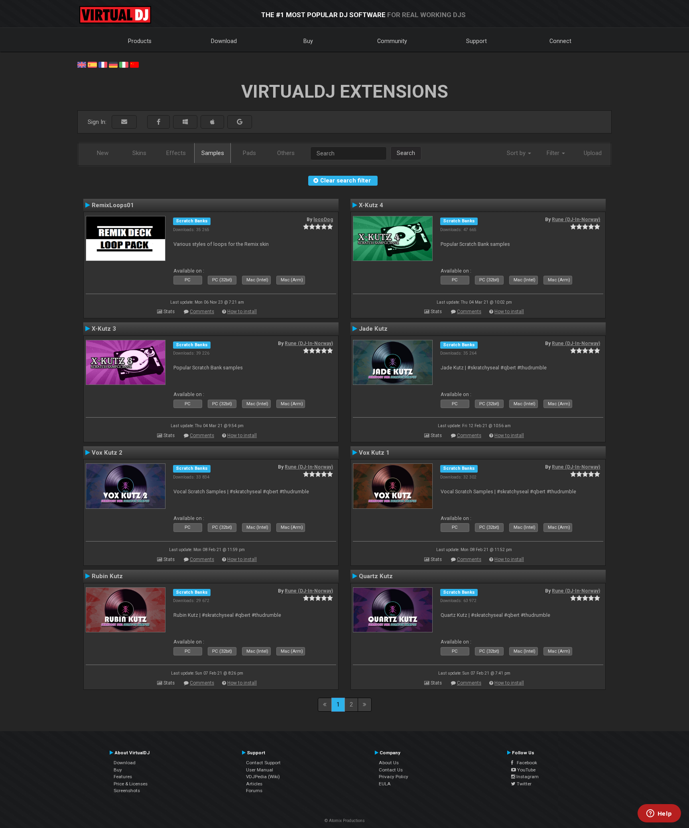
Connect (560, 41)
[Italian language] (123, 64)
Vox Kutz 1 (374, 452)
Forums (254, 790)
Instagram (527, 776)
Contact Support (263, 762)
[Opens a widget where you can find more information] (659, 814)
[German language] (113, 64)
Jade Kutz (373, 328)
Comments (202, 311)
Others (286, 153)
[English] (81, 64)
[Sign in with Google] (239, 122)
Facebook (525, 762)
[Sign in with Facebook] (158, 122)
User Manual (259, 770)
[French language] (102, 64)
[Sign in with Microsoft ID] (185, 122)
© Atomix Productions (345, 820)
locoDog (323, 219)
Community (392, 41)
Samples (212, 153)
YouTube (525, 770)
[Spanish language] (92, 64)
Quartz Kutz (376, 576)
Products (140, 41)
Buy (308, 41)
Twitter (524, 784)
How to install (242, 311)
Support (476, 41)
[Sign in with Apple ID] (212, 122)
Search (406, 153)
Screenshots (127, 790)
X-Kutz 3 (104, 328)
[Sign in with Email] (124, 122)
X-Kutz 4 (371, 205)
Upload (593, 153)
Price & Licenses (131, 784)
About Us (389, 762)
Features (123, 776)
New (102, 153)
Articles (254, 784)
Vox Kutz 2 (107, 452)
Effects (176, 153)
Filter (554, 153)
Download (224, 41)
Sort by (517, 153)
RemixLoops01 (113, 205)
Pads (249, 153)
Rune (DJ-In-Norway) (576, 219)
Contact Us (391, 770)
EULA (385, 784)
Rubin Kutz (107, 576)
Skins (139, 153)
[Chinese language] (134, 64)
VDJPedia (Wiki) (263, 776)
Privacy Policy (393, 776)
